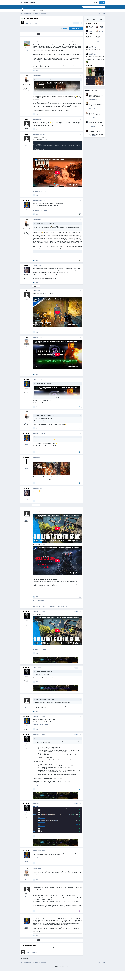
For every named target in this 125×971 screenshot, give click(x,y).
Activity (28, 6)
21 (45, 33)
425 (27, 520)
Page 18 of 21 (56, 33)
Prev (24, 33)
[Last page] (51, 34)
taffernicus (26, 509)
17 (36, 33)
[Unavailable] (57, 819)
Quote (37, 70)
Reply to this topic (76, 28)
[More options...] (80, 39)
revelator (26, 265)
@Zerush (35, 806)
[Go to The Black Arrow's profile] (87, 122)
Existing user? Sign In (93, 2)
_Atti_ (26, 39)
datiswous (26, 457)
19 (40, 33)
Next (48, 33)
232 (27, 145)
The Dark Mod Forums (27, 2)
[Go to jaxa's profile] (27, 342)
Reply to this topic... (32, 952)
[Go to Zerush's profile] (27, 139)
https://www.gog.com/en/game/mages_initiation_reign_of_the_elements (48, 476)
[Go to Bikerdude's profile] (22, 22)
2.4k (27, 348)
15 (31, 33)
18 (38, 33)
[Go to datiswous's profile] (27, 462)
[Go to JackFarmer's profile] (87, 94)
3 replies (94, 117)
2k (27, 277)
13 (27, 33)
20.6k (27, 622)
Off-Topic (35, 23)
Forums (21, 10)
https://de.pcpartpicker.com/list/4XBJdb (41, 782)
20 (43, 33)
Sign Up (102, 2)
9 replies (94, 135)
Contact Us (62, 966)
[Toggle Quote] (34, 79)
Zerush (26, 134)
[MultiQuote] (34, 70)
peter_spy (49, 79)
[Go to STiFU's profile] (27, 80)
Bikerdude (28, 22)
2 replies (95, 99)
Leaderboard (40, 10)
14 (29, 33)
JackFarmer (91, 93)
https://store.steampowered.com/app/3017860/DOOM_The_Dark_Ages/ (48, 154)
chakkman (26, 200)
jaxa (26, 337)
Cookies (68, 966)
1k (27, 50)
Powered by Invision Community (62, 969)
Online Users (32, 10)
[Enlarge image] (51, 468)
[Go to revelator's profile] (27, 270)
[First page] (21, 34)
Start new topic (64, 28)
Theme (57, 966)
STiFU (26, 75)
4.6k (27, 86)
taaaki (90, 102)
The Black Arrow (92, 121)
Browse (22, 6)
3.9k (27, 468)
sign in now (49, 947)
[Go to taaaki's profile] (87, 103)
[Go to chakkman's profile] (27, 205)
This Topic (98, 6)
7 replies (94, 126)
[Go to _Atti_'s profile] (27, 43)
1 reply (94, 108)
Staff (27, 10)
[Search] (103, 7)
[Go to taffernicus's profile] (27, 514)
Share (69, 22)
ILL (39, 295)
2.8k (27, 211)
